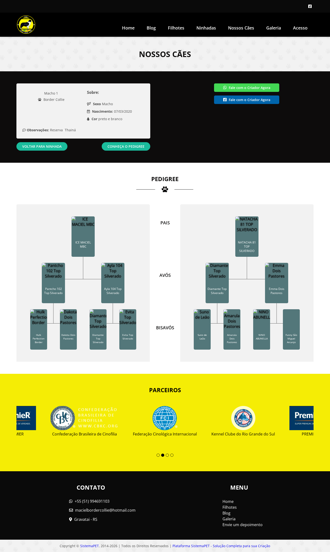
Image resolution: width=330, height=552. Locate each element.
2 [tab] (162, 455)
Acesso (300, 28)
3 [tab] (167, 455)
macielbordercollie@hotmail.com (105, 510)
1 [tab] (158, 455)
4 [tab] (171, 455)
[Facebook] (310, 6)
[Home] (26, 25)
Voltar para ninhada (42, 146)
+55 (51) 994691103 (91, 501)
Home (128, 28)
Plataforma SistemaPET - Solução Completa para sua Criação (221, 546)
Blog (151, 28)
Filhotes (176, 28)
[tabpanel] (165, 419)
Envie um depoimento (242, 524)
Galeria (229, 519)
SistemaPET (89, 546)
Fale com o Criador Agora (249, 87)
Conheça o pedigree (126, 146)
